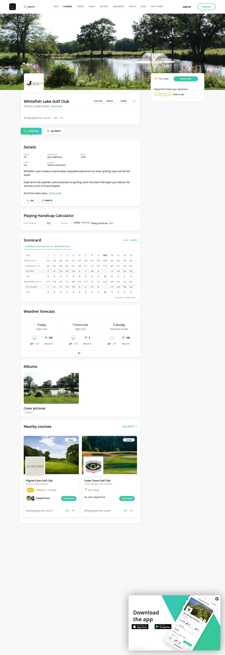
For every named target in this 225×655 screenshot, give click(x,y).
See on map (56, 106)
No (61, 118)
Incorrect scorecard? (125, 298)
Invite (110, 101)
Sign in (187, 6)
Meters (134, 240)
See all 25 (128, 426)
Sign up (206, 6)
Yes (55, 118)
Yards (125, 240)
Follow (98, 101)
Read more (55, 193)
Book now (68, 498)
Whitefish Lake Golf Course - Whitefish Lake (47, 246)
